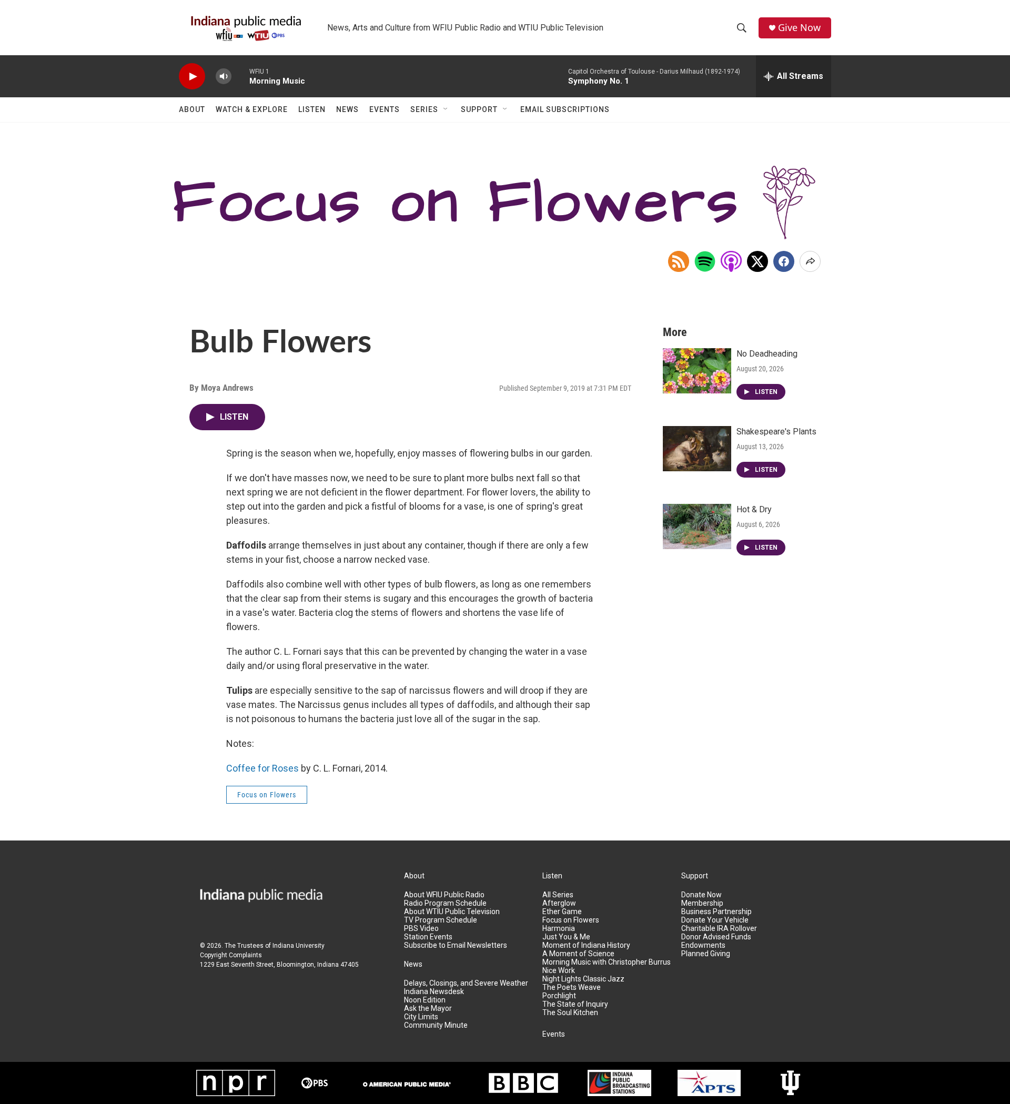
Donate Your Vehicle (715, 920)
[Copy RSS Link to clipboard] (678, 261)
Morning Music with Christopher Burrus (606, 962)
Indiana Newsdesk (434, 992)
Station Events (428, 937)
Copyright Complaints (231, 955)
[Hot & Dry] (697, 526)
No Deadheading (766, 354)
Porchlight (559, 996)
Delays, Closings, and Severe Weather (466, 983)
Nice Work (558, 971)
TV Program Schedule (440, 920)
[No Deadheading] (697, 370)
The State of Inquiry (575, 1004)
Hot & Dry (754, 509)
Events (384, 109)
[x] (757, 261)
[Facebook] (783, 261)
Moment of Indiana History (586, 945)
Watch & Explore (252, 109)
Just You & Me (566, 937)
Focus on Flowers (266, 795)
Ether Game (562, 912)
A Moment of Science (578, 954)
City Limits (421, 1017)
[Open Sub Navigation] (446, 109)
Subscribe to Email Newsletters (455, 945)
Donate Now (701, 895)
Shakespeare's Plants (776, 432)
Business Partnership (716, 912)
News (347, 109)
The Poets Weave (571, 987)
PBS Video (421, 929)
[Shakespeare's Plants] (697, 448)
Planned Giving (705, 954)
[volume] (224, 76)
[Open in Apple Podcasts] (731, 261)
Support (479, 109)
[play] (192, 76)
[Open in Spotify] (704, 261)
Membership (702, 903)
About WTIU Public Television (452, 912)
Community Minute (436, 1025)
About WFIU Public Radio (444, 895)
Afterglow (559, 903)
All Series (557, 895)
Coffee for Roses (262, 768)
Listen (312, 109)
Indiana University (298, 945)
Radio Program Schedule (445, 903)
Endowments (703, 945)
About (192, 109)
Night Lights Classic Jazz (583, 979)
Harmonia (558, 929)
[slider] (240, 76)
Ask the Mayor (428, 1008)
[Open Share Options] (810, 261)
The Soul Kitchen (570, 1013)
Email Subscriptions (565, 109)
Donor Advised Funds (716, 937)
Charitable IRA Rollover (719, 929)
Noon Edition (425, 1000)
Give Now (799, 27)
